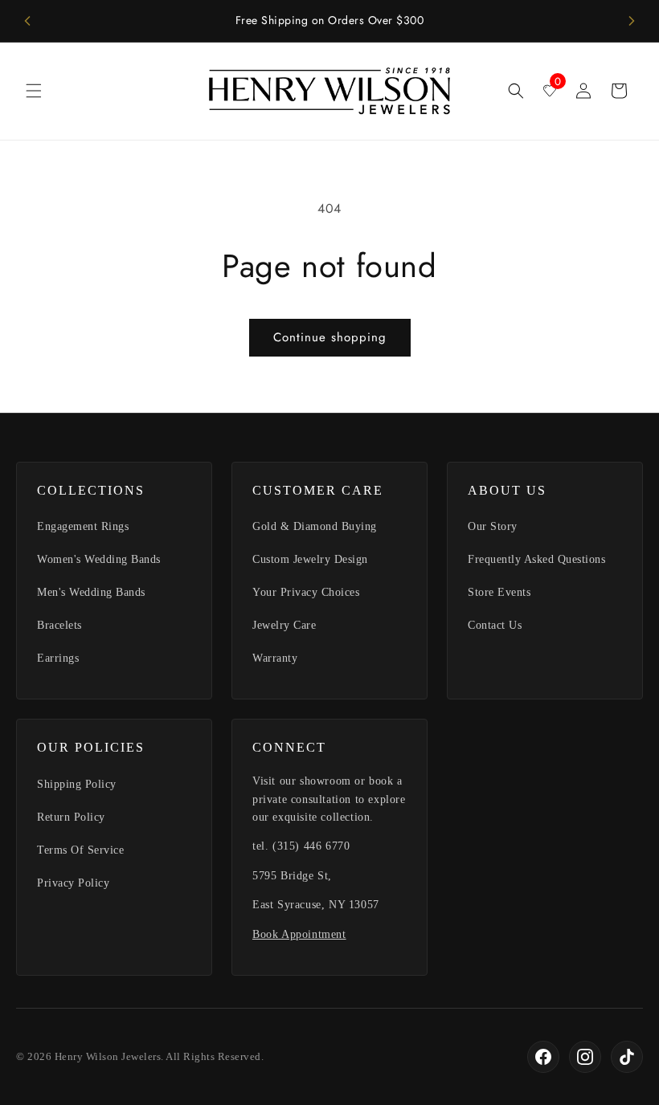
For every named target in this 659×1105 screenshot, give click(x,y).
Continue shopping (330, 337)
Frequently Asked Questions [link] (536, 559)
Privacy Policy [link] (73, 883)
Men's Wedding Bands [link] (91, 592)
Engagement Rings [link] (83, 526)
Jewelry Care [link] (284, 625)
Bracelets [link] (59, 625)
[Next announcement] (632, 21)
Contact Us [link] (495, 625)
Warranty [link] (274, 658)
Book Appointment (299, 934)
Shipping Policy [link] (77, 784)
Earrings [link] (58, 658)
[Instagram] (585, 1057)
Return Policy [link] (71, 817)
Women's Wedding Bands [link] (99, 559)
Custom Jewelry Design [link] (310, 559)
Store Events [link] (499, 592)
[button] (33, 90)
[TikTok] (627, 1057)
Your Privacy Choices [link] (305, 592)
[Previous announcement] (27, 21)
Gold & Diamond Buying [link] (314, 526)
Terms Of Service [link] (80, 850)
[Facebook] (543, 1057)
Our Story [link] (493, 526)
